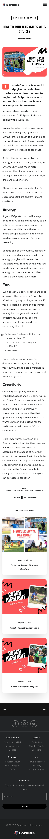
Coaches (16, 498)
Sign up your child (12, 742)
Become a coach (12, 746)
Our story (36, 765)
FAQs (12, 769)
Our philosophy (36, 769)
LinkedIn (39, 490)
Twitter (29, 490)
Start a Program (12, 765)
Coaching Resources (24, 18)
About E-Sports (36, 746)
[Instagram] (24, 723)
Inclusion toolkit (12, 761)
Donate (12, 749)
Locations (36, 749)
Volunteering (30, 498)
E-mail (9, 490)
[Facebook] (15, 723)
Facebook (18, 490)
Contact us (36, 742)
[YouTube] (33, 723)
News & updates (36, 761)
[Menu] (44, 4)
